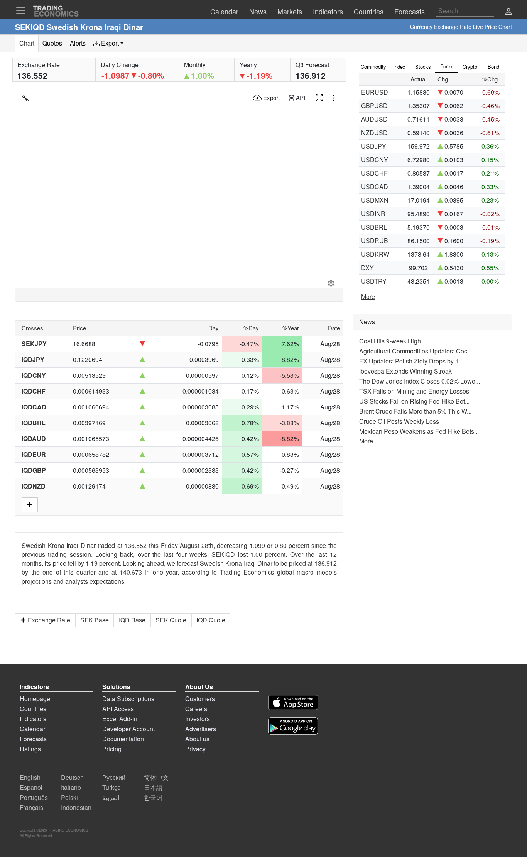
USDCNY (374, 159)
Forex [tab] (446, 66)
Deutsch (72, 777)
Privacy (195, 748)
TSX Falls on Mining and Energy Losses (414, 391)
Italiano (71, 787)
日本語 (153, 787)
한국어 (153, 797)
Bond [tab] (493, 66)
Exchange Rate (49, 619)
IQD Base (132, 619)
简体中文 (156, 777)
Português (34, 797)
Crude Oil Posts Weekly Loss (399, 421)
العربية (110, 797)
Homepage (35, 698)
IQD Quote (210, 619)
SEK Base (94, 619)
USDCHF (374, 173)
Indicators (33, 718)
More (368, 296)
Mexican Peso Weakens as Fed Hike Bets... (419, 431)
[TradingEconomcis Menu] (23, 10)
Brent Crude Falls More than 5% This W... (415, 411)
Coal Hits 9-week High (390, 340)
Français (31, 807)
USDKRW (375, 254)
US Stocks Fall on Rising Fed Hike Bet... (414, 401)
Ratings (30, 748)
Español (31, 787)
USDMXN (374, 200)
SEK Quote (170, 619)
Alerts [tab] (78, 43)
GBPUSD (374, 105)
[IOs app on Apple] (293, 703)
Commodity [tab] (373, 66)
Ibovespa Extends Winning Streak (405, 371)
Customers (200, 698)
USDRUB (374, 240)
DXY (367, 267)
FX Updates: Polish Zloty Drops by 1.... (412, 361)
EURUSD (374, 92)
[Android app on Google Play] (293, 727)
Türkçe (111, 787)
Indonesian (76, 807)
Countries (33, 708)
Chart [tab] (26, 43)
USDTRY (374, 281)
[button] (508, 12)
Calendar (32, 728)
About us (197, 738)
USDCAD (374, 186)
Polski (69, 797)
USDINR (373, 213)
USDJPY (373, 146)
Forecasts (33, 738)
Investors (197, 718)
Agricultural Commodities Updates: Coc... (415, 351)
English (30, 777)
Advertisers (200, 728)
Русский (113, 777)
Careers (196, 708)
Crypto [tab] (470, 66)
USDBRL (374, 227)
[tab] (108, 43)
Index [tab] (399, 66)
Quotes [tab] (52, 43)
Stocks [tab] (423, 66)
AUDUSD (374, 119)
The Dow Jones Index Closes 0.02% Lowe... (419, 381)
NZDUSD (374, 132)
